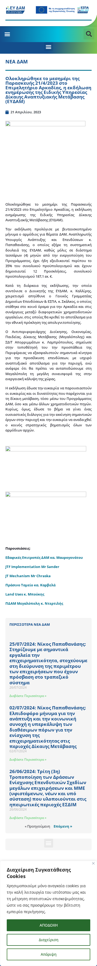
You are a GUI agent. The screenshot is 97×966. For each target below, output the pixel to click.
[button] (7, 34)
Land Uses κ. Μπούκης (24, 594)
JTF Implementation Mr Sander (32, 566)
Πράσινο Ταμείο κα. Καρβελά (30, 585)
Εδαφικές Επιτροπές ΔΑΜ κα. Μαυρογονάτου (44, 557)
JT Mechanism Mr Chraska (28, 575)
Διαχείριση (48, 939)
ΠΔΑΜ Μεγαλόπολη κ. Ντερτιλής (34, 603)
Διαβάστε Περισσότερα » (27, 695)
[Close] (93, 863)
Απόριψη (49, 954)
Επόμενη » (63, 826)
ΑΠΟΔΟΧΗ (49, 925)
